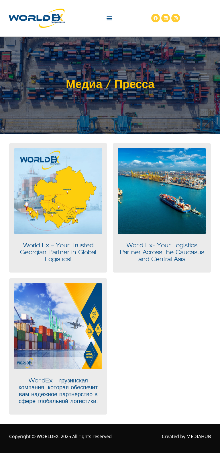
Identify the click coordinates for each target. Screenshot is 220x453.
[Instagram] (175, 18)
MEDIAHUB (198, 436)
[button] (109, 18)
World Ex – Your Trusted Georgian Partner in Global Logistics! (58, 253)
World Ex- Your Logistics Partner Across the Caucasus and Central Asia (162, 253)
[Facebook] (155, 18)
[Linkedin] (165, 18)
